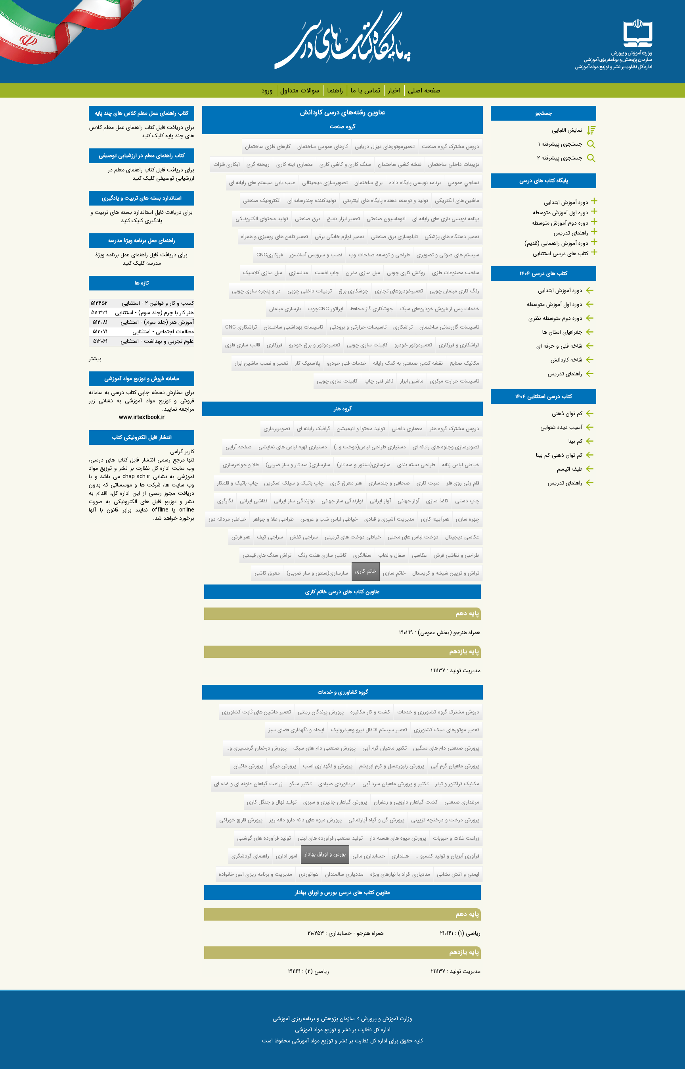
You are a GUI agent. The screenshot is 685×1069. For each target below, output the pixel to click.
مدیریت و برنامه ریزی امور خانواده (255, 874)
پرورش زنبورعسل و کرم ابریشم (391, 766)
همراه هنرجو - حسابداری (356, 933)
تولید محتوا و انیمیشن (361, 429)
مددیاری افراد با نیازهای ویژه (400, 874)
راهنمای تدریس (571, 233)
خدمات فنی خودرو (346, 363)
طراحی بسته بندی (416, 465)
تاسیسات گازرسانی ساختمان (449, 327)
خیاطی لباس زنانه (460, 465)
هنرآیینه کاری (435, 519)
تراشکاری (403, 327)
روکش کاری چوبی (406, 273)
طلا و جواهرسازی (241, 465)
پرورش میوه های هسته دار (397, 838)
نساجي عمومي (463, 183)
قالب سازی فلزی (242, 345)
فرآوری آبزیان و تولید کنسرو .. (447, 856)
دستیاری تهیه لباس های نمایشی (292, 447)
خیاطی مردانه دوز (227, 519)
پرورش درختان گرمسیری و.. (256, 748)
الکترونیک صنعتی (262, 200)
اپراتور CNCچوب (325, 309)
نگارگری (225, 501)
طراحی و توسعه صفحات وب (379, 255)
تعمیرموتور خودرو (413, 345)
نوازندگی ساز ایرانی (294, 501)
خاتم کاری (365, 571)
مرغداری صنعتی (461, 802)
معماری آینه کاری (294, 164)
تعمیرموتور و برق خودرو (314, 345)
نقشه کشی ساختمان (399, 164)
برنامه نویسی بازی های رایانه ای (445, 219)
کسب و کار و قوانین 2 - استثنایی (158, 303)
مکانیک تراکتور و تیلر (457, 784)
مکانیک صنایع (464, 363)
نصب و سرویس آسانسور (315, 255)
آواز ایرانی (380, 501)
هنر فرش (241, 537)
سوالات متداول (299, 90)
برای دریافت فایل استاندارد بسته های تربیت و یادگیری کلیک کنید (141, 216)
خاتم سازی (394, 573)
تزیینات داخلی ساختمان (453, 164)
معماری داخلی (407, 429)
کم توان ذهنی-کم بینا (559, 455)
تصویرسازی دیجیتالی (325, 183)
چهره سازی (467, 519)
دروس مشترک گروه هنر (454, 429)
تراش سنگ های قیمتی (267, 555)
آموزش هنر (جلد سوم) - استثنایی (157, 322)
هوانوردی (308, 874)
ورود (267, 90)
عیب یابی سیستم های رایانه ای (262, 183)
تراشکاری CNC (241, 327)
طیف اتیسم (569, 469)
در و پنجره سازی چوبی (256, 291)
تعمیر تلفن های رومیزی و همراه (274, 237)
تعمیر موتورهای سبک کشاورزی (446, 730)
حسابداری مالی (368, 856)
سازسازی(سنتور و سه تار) (363, 465)
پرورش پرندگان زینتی (321, 712)
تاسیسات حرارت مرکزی (454, 381)
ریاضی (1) (469, 933)
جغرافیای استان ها (562, 332)
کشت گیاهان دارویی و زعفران (406, 802)
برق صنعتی (307, 219)
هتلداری (400, 856)
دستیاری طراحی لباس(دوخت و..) (370, 447)
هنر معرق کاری (346, 483)
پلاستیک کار (307, 363)
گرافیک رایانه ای (313, 429)
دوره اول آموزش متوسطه (560, 212)
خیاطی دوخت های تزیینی (353, 537)
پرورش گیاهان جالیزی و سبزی (335, 802)
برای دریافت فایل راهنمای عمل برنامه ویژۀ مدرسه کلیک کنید (142, 258)
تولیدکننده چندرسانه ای (311, 200)
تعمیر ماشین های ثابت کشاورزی (256, 712)
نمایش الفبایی (567, 130)
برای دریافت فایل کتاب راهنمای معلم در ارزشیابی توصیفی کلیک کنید (151, 174)
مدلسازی (298, 273)
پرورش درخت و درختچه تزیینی (445, 820)
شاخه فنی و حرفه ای (559, 346)
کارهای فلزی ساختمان (268, 146)
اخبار (394, 90)
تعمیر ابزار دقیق (343, 219)
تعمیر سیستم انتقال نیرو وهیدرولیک (369, 730)
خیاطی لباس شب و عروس (329, 519)
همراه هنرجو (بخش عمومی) (449, 632)
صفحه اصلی (424, 90)
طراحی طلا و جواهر (273, 519)
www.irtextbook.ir (142, 417)
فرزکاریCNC (269, 255)
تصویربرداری (277, 429)
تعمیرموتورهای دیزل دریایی (385, 146)
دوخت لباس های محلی (413, 537)
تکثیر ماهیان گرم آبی (384, 748)
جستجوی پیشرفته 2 (559, 158)
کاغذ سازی (437, 501)
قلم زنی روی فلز (462, 483)
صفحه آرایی (239, 447)
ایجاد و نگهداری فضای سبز (296, 730)
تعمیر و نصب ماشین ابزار (261, 363)
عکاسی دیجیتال (462, 537)
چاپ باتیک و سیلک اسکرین (293, 483)
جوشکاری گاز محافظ (371, 309)
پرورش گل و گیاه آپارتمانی (376, 820)
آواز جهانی (408, 501)
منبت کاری (428, 483)
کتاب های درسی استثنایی (560, 253)
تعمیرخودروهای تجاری (399, 291)
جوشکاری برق (353, 291)
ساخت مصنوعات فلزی (455, 273)
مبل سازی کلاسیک (262, 273)
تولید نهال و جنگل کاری (272, 802)
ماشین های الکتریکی (457, 200)
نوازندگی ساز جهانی (342, 501)
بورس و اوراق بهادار (323, 854)
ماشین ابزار (411, 381)
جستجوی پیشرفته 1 (560, 144)
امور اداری (286, 856)
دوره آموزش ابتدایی (566, 202)
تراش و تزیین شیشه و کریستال (445, 573)
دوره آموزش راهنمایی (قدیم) (556, 243)
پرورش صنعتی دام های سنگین (446, 748)
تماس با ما (365, 90)
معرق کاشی (267, 573)
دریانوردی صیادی (337, 784)
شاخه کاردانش (566, 360)
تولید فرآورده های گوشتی (264, 838)
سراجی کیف (270, 537)
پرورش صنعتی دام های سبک (324, 748)
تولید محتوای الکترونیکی (261, 219)
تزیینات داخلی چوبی (309, 291)
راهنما (334, 90)
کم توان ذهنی (567, 413)
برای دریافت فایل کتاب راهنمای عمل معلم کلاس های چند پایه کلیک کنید (141, 131)
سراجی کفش (304, 537)
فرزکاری (274, 345)
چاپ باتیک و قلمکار (237, 483)
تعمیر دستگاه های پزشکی (452, 237)
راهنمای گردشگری (250, 856)
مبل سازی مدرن (363, 273)
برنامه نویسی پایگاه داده (415, 183)
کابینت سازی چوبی (367, 345)
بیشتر (95, 358)
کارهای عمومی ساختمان (322, 146)
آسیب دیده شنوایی (561, 427)
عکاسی (419, 555)
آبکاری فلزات (226, 164)
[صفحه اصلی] (613, 41)
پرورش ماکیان (248, 766)
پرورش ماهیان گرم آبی (455, 766)
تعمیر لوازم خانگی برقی (339, 237)
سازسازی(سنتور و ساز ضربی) (317, 573)
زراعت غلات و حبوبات (456, 838)
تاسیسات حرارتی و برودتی (358, 327)
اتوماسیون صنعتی (386, 219)
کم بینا (575, 441)
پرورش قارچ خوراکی (240, 820)
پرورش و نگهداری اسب (327, 766)
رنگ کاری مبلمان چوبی (454, 291)
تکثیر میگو (300, 784)
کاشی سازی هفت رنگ (322, 555)
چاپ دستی (467, 501)
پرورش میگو (283, 766)
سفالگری (362, 555)
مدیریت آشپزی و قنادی (389, 519)
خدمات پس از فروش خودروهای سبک (439, 309)
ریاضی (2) (317, 971)
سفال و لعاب (391, 555)
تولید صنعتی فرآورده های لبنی (330, 838)
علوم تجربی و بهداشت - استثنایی (157, 341)
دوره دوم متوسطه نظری (555, 318)
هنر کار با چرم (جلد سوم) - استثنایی (154, 312)
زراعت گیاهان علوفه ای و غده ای (248, 784)
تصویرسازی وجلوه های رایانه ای (446, 447)
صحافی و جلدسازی (389, 483)
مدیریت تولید (465, 670)
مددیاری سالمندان (344, 874)
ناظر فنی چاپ (378, 381)
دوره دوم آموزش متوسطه (560, 223)
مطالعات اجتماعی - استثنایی (163, 331)
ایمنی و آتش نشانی (458, 874)
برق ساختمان (368, 183)
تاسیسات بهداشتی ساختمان (293, 327)
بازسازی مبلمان (285, 309)
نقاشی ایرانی (253, 501)
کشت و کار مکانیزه (370, 712)
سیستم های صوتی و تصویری (448, 255)
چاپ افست (327, 273)
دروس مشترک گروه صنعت (450, 146)
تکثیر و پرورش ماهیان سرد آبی (395, 784)
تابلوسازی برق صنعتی (394, 237)
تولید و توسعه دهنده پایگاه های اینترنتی (385, 200)
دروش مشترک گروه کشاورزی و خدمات (438, 712)
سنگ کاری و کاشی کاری (345, 164)
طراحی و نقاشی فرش (456, 555)
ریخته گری (258, 164)
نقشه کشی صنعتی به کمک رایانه (408, 363)
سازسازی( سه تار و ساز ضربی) (298, 465)
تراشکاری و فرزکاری (459, 345)
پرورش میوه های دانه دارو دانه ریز (305, 820)
